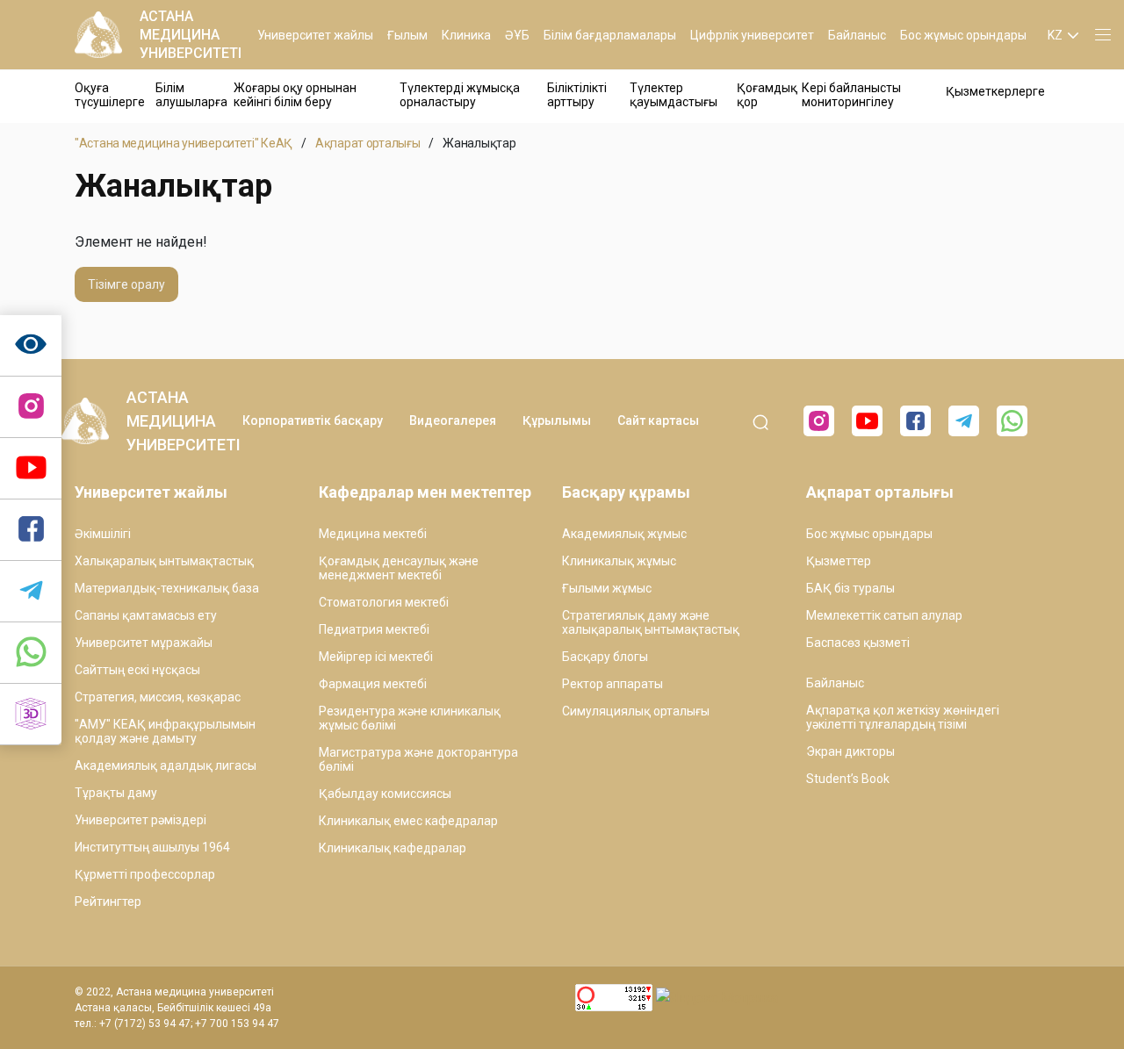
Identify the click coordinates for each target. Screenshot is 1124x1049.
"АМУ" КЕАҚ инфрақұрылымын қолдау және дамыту (165, 731)
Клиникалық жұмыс (619, 561)
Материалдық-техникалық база (167, 588)
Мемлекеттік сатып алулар (884, 615)
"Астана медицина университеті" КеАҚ (183, 143)
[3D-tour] (30, 714)
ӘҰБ (517, 35)
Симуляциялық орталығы (636, 711)
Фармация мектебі (373, 684)
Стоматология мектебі (384, 602)
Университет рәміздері (140, 820)
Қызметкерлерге (995, 91)
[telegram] (30, 591)
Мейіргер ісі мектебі (376, 657)
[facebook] (915, 421)
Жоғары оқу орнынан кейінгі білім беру (295, 95)
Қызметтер (838, 561)
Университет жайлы (315, 35)
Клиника (466, 35)
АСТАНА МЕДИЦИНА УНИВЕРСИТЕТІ (190, 34)
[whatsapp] (30, 653)
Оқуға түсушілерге (110, 95)
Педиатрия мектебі (374, 629)
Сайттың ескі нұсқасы (137, 670)
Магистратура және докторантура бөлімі (418, 759)
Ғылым (407, 35)
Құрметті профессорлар (145, 874)
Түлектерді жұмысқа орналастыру (460, 95)
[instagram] (30, 407)
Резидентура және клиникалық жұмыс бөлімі (410, 718)
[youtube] (867, 421)
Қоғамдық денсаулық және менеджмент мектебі (399, 568)
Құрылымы (556, 420)
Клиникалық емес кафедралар (408, 821)
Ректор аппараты (612, 684)
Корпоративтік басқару (312, 420)
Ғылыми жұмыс (607, 588)
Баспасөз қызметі (858, 643)
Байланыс (857, 35)
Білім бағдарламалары (610, 35)
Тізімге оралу (126, 284)
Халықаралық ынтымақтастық (164, 561)
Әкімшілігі (103, 534)
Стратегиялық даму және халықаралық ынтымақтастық (650, 622)
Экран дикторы (850, 751)
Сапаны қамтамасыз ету (146, 615)
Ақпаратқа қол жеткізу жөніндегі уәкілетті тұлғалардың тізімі (902, 717)
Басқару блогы (605, 657)
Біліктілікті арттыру (577, 95)
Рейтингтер (108, 902)
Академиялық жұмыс (624, 534)
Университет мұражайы (144, 643)
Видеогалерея (452, 420)
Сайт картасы (658, 420)
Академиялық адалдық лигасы (165, 765)
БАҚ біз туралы (850, 588)
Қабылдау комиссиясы (385, 794)
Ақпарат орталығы (368, 143)
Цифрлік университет (752, 35)
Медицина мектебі (373, 534)
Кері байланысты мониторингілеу (851, 95)
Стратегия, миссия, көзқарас (158, 697)
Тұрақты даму (116, 793)
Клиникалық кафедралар (392, 848)
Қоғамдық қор (767, 95)
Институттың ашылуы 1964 (152, 847)
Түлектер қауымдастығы (673, 95)
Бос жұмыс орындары (963, 35)
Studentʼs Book (848, 779)
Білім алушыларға (191, 95)
